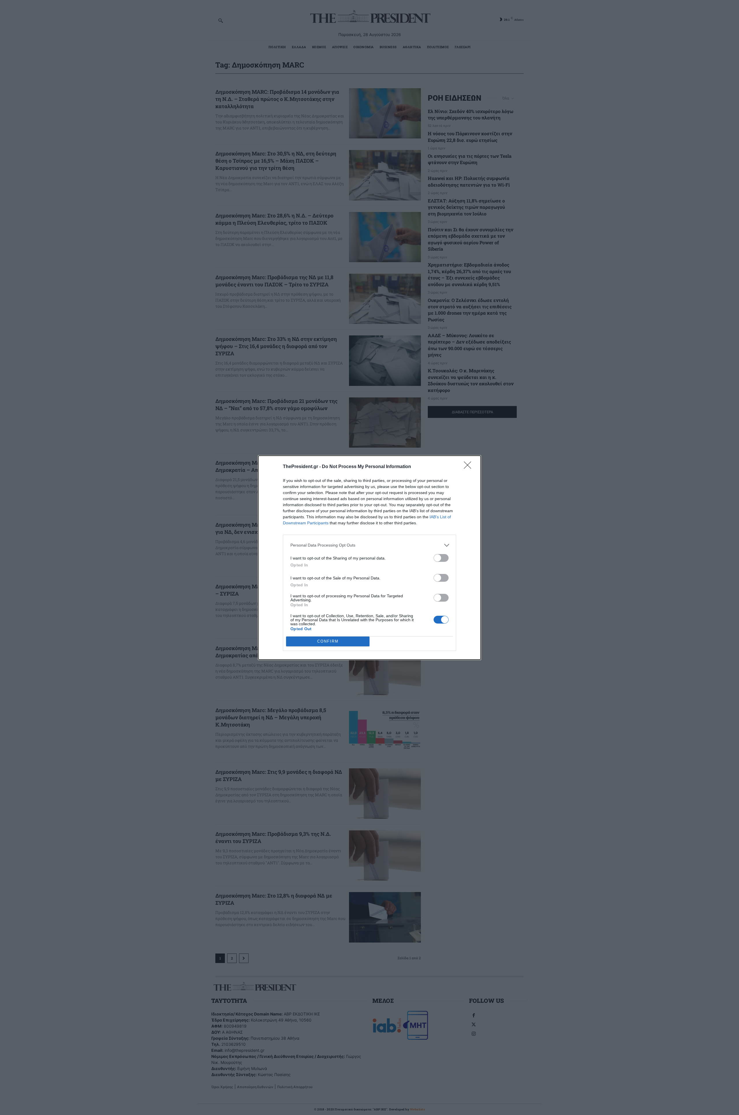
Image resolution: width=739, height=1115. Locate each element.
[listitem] (369, 545)
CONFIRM (328, 641)
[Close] (469, 466)
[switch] (441, 558)
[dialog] (369, 558)
